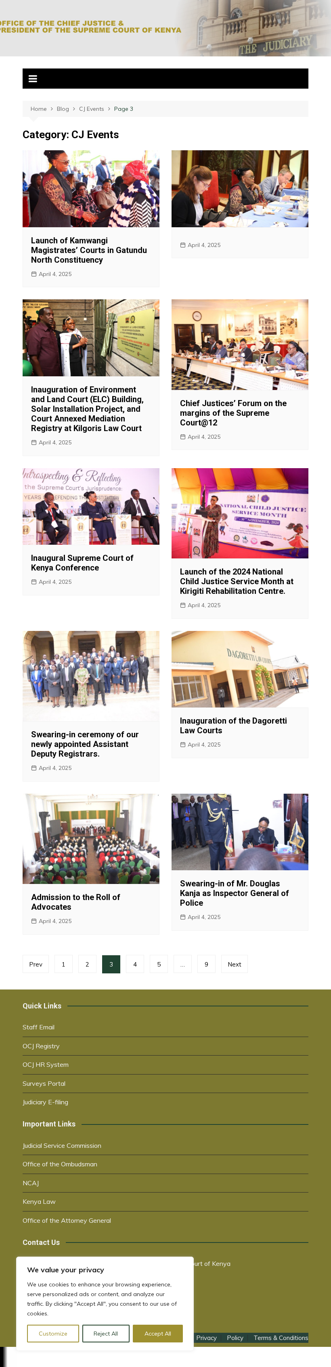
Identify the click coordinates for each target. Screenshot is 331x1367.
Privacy (206, 1338)
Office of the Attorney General (67, 1220)
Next (234, 964)
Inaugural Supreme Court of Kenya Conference (82, 563)
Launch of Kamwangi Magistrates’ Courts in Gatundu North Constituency (89, 250)
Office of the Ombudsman (60, 1164)
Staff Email (38, 1027)
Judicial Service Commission (62, 1145)
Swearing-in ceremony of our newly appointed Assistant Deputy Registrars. (85, 744)
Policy (235, 1338)
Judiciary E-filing (45, 1102)
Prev (35, 964)
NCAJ (31, 1183)
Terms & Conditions (280, 1338)
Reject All (106, 1333)
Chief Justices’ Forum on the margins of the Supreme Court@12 (233, 412)
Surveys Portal (44, 1083)
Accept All (158, 1333)
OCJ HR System (46, 1064)
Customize (53, 1333)
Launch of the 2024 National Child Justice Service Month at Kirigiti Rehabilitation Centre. (236, 581)
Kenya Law (39, 1201)
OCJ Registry (41, 1046)
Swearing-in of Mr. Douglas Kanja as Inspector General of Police (234, 893)
